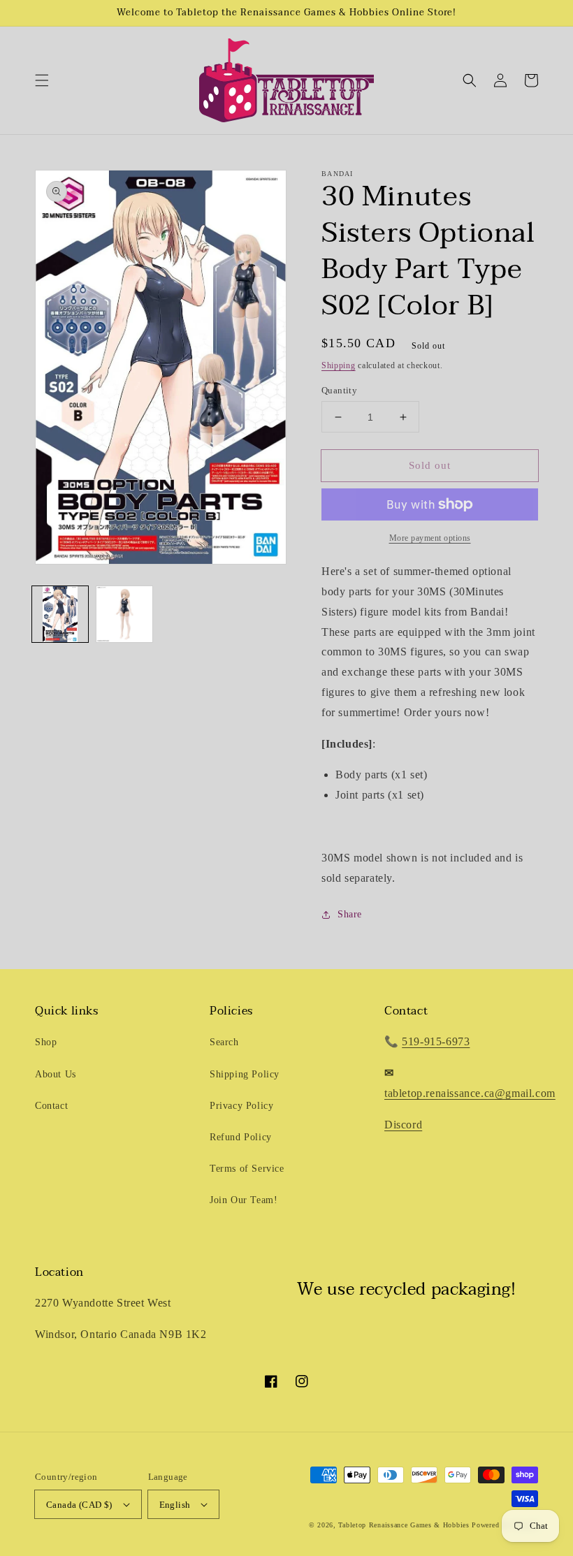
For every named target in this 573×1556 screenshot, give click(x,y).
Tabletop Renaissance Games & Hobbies (403, 1525)
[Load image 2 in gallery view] (124, 614)
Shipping (338, 365)
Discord (403, 1124)
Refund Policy (241, 1137)
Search (224, 1042)
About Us (55, 1074)
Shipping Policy (245, 1074)
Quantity (339, 390)
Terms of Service (247, 1168)
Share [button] (350, 914)
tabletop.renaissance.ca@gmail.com (470, 1093)
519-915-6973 (436, 1041)
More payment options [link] (430, 538)
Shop (46, 1042)
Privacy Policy (241, 1105)
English (175, 1504)
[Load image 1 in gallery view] (60, 614)
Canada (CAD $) (79, 1504)
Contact (51, 1105)
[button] (42, 80)
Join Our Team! (243, 1200)
